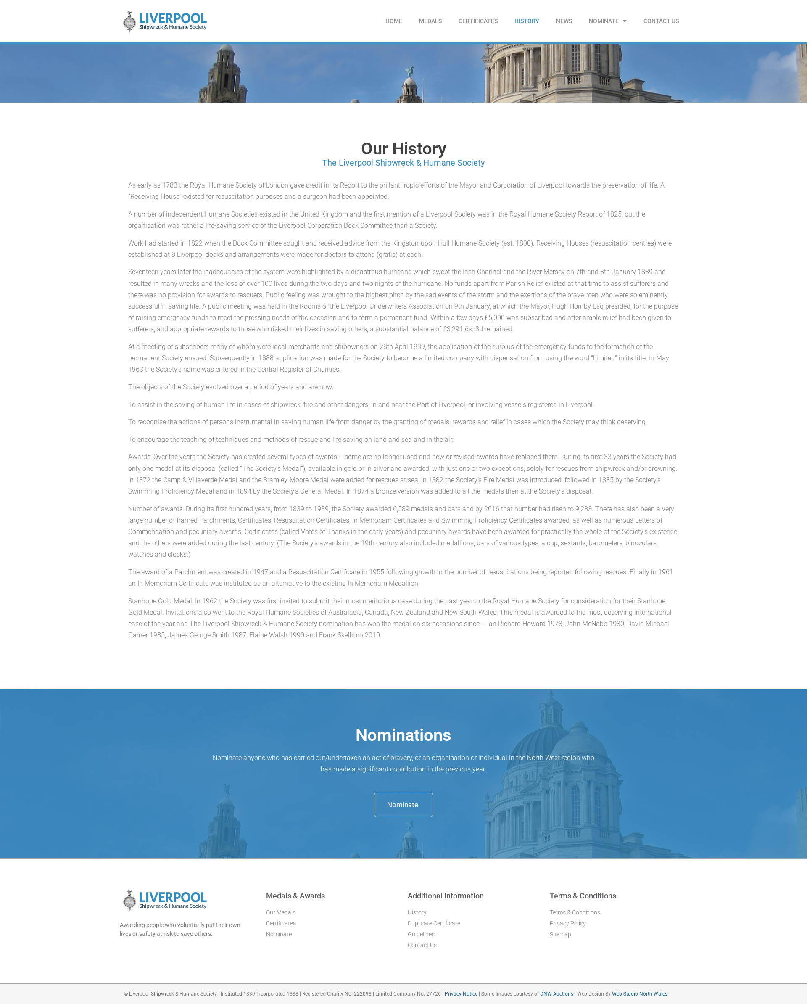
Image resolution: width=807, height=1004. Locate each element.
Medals (430, 21)
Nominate (604, 21)
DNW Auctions (557, 994)
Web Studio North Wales (639, 994)
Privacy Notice (461, 994)
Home (393, 21)
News (564, 21)
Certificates (478, 21)
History (526, 21)
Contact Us (661, 21)
